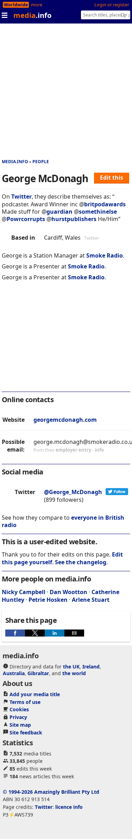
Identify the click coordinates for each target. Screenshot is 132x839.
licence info (69, 807)
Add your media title (35, 694)
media (32, 15)
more (36, 5)
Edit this (111, 177)
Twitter (21, 196)
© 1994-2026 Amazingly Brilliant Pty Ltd (51, 791)
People (40, 162)
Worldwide (16, 5)
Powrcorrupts (26, 219)
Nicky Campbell (23, 592)
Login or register (111, 5)
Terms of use (25, 702)
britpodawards (105, 204)
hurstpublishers (73, 219)
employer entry (73, 450)
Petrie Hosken (48, 600)
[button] (15, 633)
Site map (20, 724)
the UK (71, 666)
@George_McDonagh (73, 492)
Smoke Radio (104, 255)
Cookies (19, 709)
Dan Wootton (68, 592)
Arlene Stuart (90, 600)
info (99, 450)
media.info (15, 162)
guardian (59, 211)
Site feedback (26, 732)
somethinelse (98, 211)
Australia (14, 673)
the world (74, 673)
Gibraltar (38, 673)
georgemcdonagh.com (65, 420)
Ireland (91, 666)
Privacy (18, 717)
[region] (66, 341)
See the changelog (80, 562)
